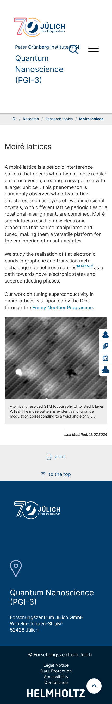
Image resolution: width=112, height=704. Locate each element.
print (60, 456)
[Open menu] (93, 49)
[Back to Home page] (46, 27)
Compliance (56, 682)
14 (78, 266)
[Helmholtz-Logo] (56, 695)
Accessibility (56, 676)
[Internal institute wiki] (105, 369)
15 (87, 266)
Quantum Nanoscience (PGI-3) (39, 69)
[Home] (14, 118)
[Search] (74, 49)
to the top (60, 474)
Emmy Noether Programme (62, 307)
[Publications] (105, 346)
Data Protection (56, 671)
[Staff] (105, 334)
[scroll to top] (94, 686)
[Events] (105, 358)
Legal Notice (56, 665)
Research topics (59, 119)
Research (31, 119)
